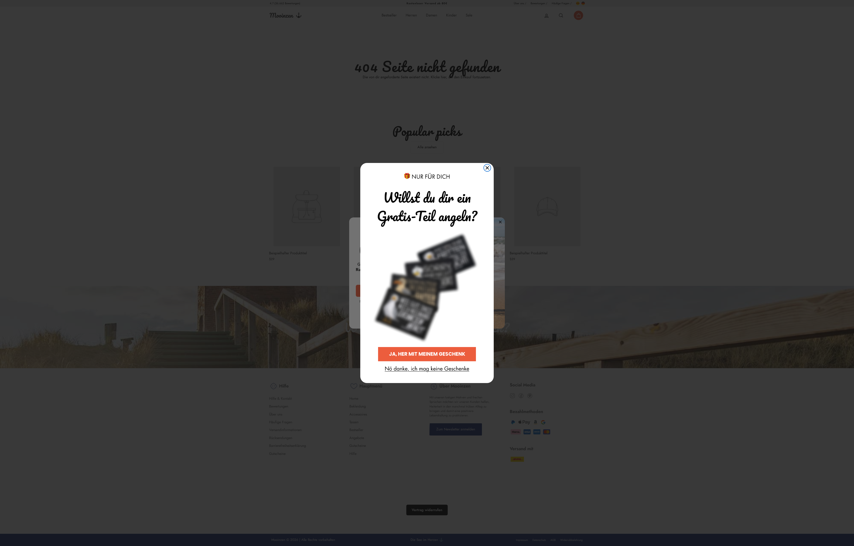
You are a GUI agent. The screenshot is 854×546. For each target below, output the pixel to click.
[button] (427, 369)
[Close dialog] (487, 167)
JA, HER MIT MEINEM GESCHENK (427, 354)
